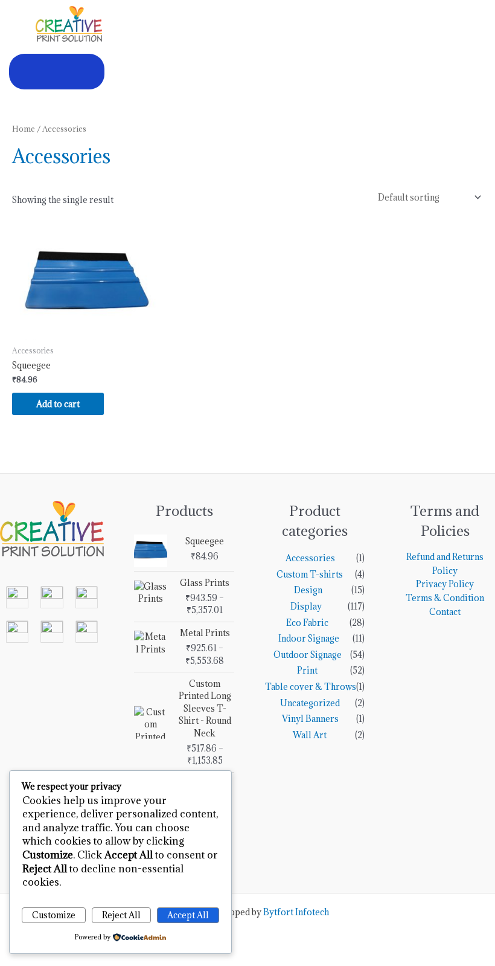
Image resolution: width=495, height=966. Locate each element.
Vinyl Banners (310, 718)
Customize (53, 915)
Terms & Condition (445, 598)
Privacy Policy (445, 584)
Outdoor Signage (307, 654)
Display (306, 606)
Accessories (310, 558)
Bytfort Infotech (296, 912)
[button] (57, 71)
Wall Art (310, 735)
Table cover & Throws (310, 686)
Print (307, 670)
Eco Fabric (307, 622)
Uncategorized (310, 703)
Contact (445, 611)
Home (23, 129)
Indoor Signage (308, 638)
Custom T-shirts (309, 574)
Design (308, 590)
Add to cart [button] (58, 404)
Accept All (188, 915)
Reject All (121, 915)
